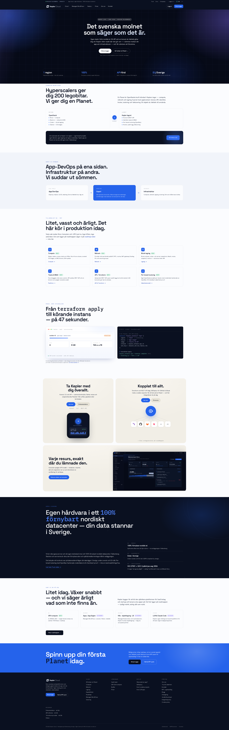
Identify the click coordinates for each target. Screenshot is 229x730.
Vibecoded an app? (142, 682)
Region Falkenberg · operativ (56, 1)
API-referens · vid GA (52, 713)
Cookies (181, 726)
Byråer (113, 687)
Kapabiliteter (89, 692)
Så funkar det (173, 137)
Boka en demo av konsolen (59, 477)
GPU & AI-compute (116, 684)
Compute (50, 261)
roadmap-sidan (90, 237)
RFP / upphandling (167, 689)
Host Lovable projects (143, 687)
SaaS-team (114, 682)
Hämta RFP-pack (149, 662)
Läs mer (71, 404)
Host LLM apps (141, 689)
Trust (152, 1)
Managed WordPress (78, 6)
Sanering (88, 699)
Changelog (162, 1)
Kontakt (110, 6)
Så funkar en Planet (91, 682)
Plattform (51, 283)
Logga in (170, 6)
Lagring (143, 261)
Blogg (163, 692)
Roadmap (88, 694)
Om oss (103, 6)
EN (182, 1)
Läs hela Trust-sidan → (53, 567)
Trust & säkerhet (167, 684)
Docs (157, 1)
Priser (96, 6)
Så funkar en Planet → (121, 51)
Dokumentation (83, 404)
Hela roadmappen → (54, 633)
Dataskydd (165, 726)
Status (47, 718)
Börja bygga (179, 6)
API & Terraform (99, 283)
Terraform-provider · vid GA (54, 715)
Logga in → (171, 1)
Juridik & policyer (167, 697)
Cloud (67, 6)
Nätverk (97, 261)
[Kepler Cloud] (53, 6)
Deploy (89, 6)
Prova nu (155, 400)
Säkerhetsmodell (146, 283)
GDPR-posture (173, 726)
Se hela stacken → (74, 362)
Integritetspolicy (166, 699)
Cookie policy (166, 702)
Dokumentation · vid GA (52, 710)
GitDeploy (139, 684)
